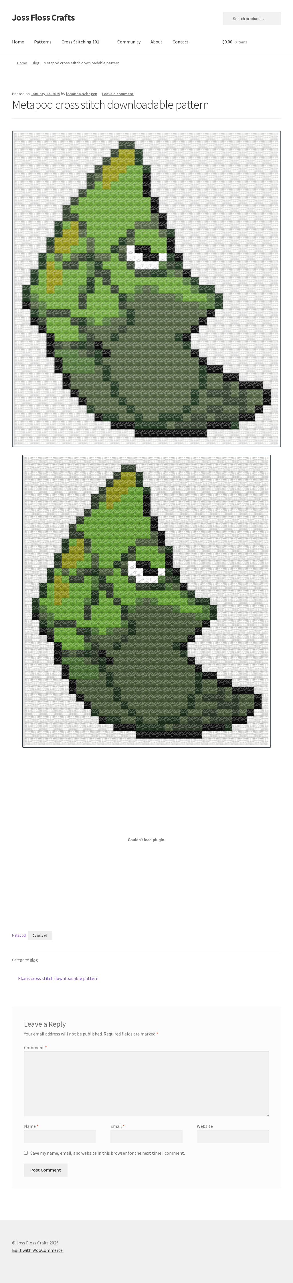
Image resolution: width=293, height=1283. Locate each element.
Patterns (43, 42)
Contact (181, 42)
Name (31, 1126)
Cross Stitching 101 (80, 42)
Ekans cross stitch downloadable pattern (58, 978)
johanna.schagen (81, 93)
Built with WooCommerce (37, 1250)
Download (40, 935)
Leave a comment (118, 93)
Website (205, 1126)
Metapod (19, 935)
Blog (35, 62)
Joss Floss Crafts (43, 17)
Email (117, 1126)
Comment (35, 1047)
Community (128, 42)
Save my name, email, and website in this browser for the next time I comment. (107, 1153)
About (157, 42)
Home (18, 42)
